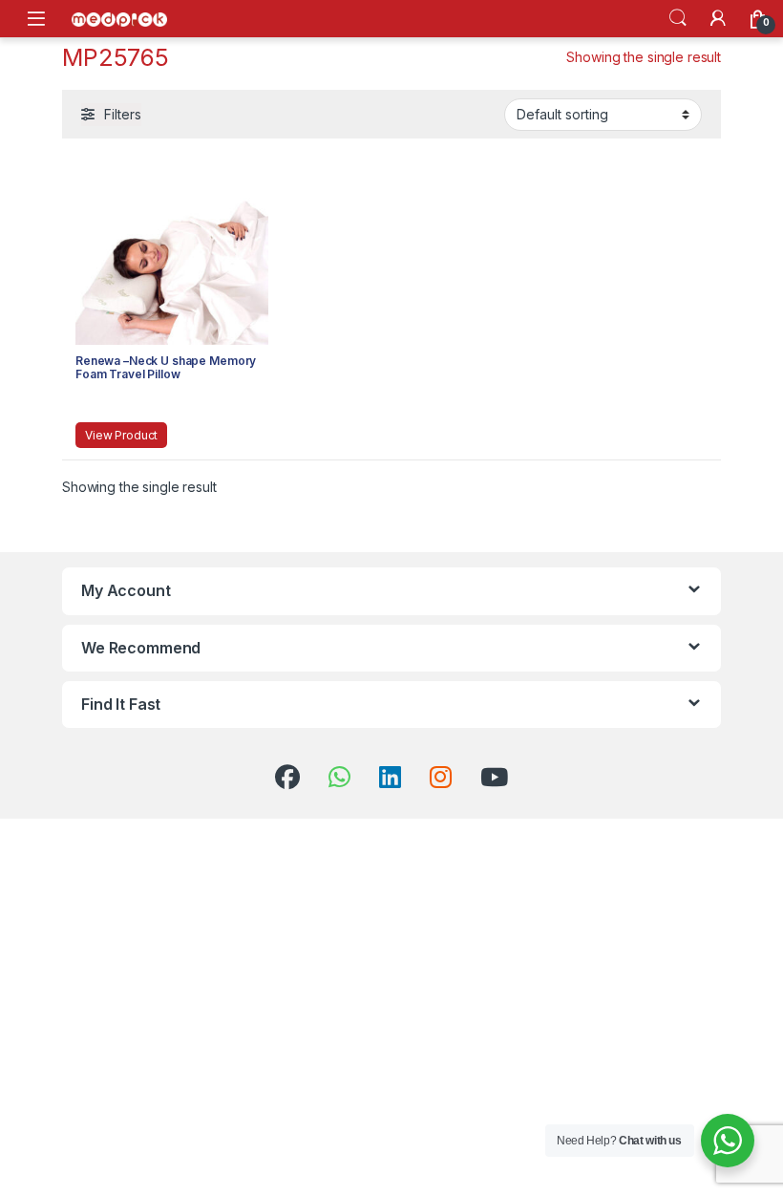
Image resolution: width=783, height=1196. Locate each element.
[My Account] (718, 18)
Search (677, 18)
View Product (121, 435)
